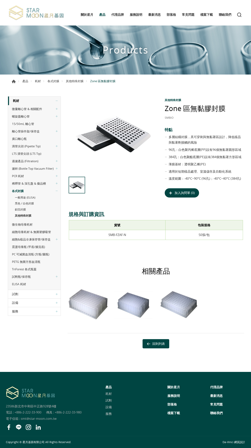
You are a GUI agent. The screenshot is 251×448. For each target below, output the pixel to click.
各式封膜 (53, 81)
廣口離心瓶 (19, 139)
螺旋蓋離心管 (21, 116)
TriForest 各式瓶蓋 (24, 269)
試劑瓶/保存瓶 (21, 277)
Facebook (9, 427)
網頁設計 (239, 442)
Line (19, 427)
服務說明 (136, 14)
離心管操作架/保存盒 (26, 131)
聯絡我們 (225, 14)
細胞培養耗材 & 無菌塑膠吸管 (31, 232)
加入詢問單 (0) (185, 193)
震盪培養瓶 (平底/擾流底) (28, 247)
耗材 (38, 81)
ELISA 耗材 (19, 284)
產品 (102, 14)
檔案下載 (206, 14)
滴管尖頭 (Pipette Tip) (26, 146)
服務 (15, 311)
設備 (15, 302)
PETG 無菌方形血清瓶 (26, 262)
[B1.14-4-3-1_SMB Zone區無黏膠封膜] (112, 135)
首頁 (14, 81)
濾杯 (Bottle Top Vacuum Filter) (33, 168)
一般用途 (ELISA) (25, 197)
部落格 (171, 14)
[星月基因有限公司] (36, 13)
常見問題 (188, 14)
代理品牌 (117, 14)
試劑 (15, 294)
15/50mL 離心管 (23, 124)
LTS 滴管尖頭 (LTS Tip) (26, 154)
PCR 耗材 (18, 176)
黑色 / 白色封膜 (24, 203)
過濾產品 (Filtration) (25, 161)
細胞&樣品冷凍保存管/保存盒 (31, 239)
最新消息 (154, 14)
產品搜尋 (239, 15)
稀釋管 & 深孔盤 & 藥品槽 (29, 183)
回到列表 (158, 343)
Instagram (28, 427)
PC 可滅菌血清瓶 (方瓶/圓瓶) (30, 254)
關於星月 (87, 14)
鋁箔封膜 (20, 209)
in (38, 427)
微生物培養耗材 (22, 224)
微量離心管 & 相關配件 (27, 109)
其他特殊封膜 (75, 81)
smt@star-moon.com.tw (38, 418)
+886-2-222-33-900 (28, 412)
